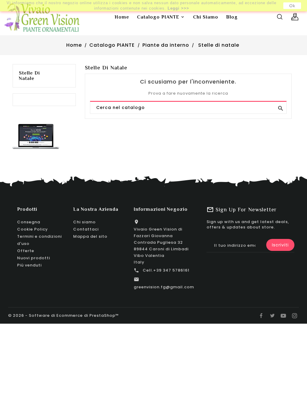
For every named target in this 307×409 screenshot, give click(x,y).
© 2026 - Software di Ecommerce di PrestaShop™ (63, 315)
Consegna (28, 222)
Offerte (25, 251)
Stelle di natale (29, 75)
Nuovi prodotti (33, 258)
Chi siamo (84, 222)
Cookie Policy (32, 229)
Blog (232, 17)
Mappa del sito (90, 236)
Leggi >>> (178, 8)
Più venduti (29, 265)
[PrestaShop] (36, 136)
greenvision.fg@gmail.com (164, 287)
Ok (292, 5)
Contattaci (86, 229)
